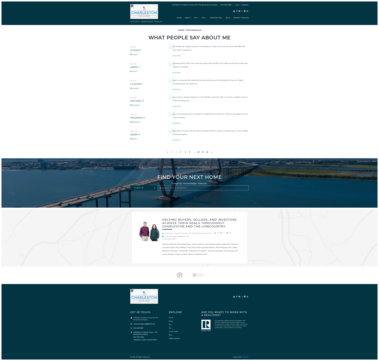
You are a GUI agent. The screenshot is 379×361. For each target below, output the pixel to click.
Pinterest (239, 11)
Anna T (135, 67)
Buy (196, 18)
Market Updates (241, 18)
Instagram (244, 11)
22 (207, 152)
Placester (245, 357)
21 (203, 152)
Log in (237, 5)
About (188, 18)
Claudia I (136, 84)
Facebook (236, 11)
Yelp (247, 11)
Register (245, 5)
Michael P (137, 101)
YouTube (234, 11)
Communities (216, 18)
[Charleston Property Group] (144, 12)
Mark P (135, 134)
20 (198, 152)
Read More (177, 55)
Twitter (242, 11)
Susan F (135, 50)
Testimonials (193, 30)
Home (179, 18)
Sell (204, 18)
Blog (228, 18)
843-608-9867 (226, 5)
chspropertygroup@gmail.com (177, 236)
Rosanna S (137, 118)
